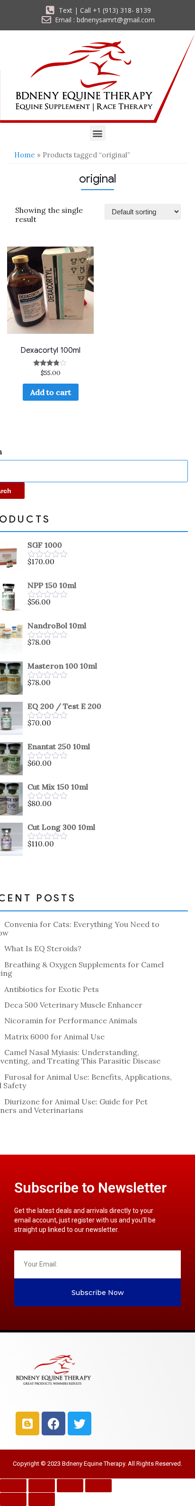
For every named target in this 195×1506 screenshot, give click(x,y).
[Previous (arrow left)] (13, 1499)
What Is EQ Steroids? (42, 948)
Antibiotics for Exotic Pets (51, 989)
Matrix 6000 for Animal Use (54, 1036)
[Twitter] (79, 1423)
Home (24, 154)
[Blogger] (27, 1423)
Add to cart (50, 392)
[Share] (70, 1485)
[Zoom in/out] (13, 1485)
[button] (98, 133)
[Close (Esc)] (98, 1485)
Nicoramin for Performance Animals (70, 1020)
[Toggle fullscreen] (41, 1485)
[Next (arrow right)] (41, 1499)
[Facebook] (53, 1423)
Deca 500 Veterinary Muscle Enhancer (73, 1005)
